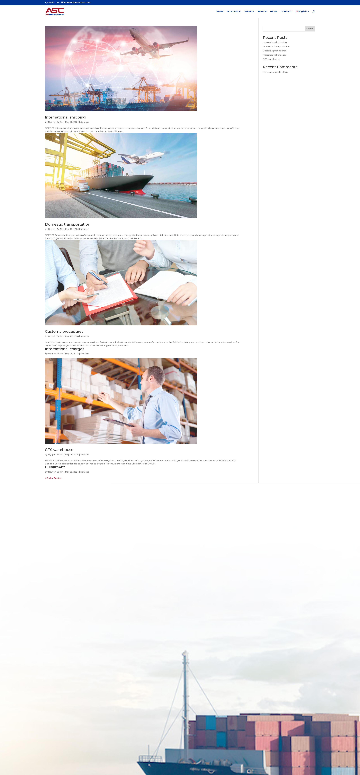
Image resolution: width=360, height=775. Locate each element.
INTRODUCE (234, 11)
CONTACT (286, 11)
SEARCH (262, 11)
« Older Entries (53, 478)
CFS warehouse (59, 449)
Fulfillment (55, 467)
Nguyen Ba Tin (55, 122)
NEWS (273, 11)
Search (309, 28)
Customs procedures (64, 331)
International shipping (65, 117)
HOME (219, 11)
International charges (64, 349)
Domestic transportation (67, 224)
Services (84, 122)
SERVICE (249, 11)
